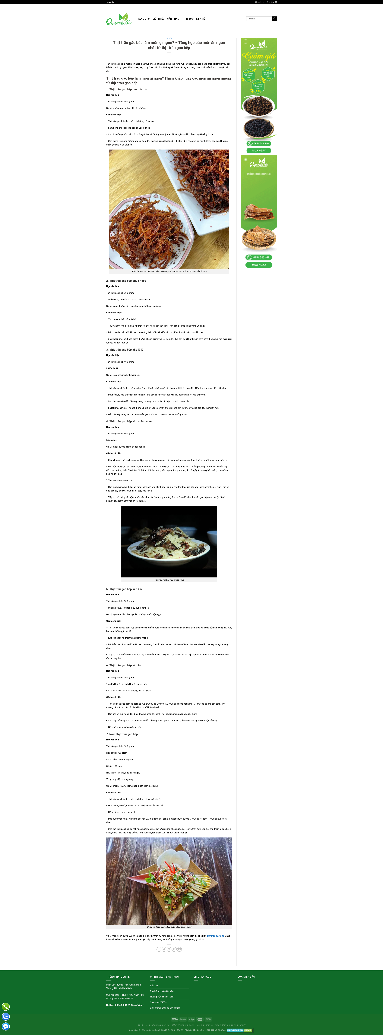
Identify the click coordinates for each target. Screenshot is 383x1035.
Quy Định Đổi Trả (158, 1002)
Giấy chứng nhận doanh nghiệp (165, 1008)
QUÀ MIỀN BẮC (168, 1030)
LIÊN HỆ (200, 18)
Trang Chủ (143, 18)
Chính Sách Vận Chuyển (162, 991)
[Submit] (274, 18)
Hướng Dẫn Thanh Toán (162, 996)
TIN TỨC (189, 18)
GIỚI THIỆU (158, 18)
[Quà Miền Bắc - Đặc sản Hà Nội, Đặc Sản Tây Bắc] (119, 18)
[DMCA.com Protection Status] (240, 1030)
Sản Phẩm (173, 18)
